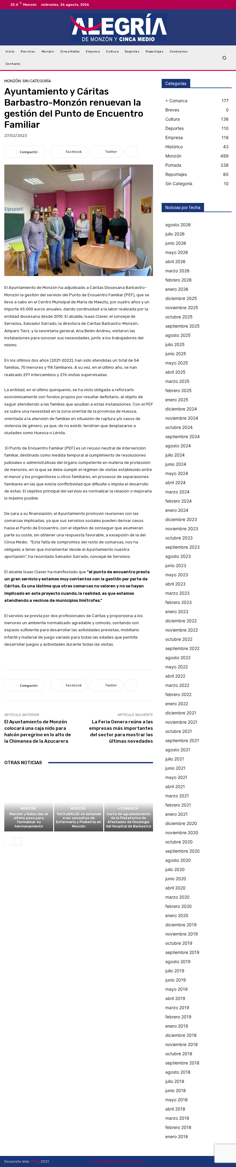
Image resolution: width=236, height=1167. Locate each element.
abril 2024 (175, 482)
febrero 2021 (178, 804)
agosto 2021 (177, 749)
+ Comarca (128, 808)
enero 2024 (176, 510)
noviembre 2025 (181, 307)
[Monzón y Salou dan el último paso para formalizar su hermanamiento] (28, 802)
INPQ (35, 1162)
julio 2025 (175, 344)
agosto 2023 (178, 556)
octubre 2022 (178, 639)
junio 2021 (175, 768)
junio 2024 (175, 464)
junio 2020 (175, 878)
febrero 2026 (178, 279)
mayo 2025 (176, 362)
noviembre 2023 (181, 528)
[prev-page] (8, 842)
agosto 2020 (178, 860)
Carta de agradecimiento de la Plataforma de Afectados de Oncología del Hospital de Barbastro (128, 820)
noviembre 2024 (181, 418)
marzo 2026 (177, 270)
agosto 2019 (178, 961)
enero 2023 (176, 611)
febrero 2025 (178, 390)
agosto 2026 (178, 224)
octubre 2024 (179, 427)
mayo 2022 (176, 666)
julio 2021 (174, 758)
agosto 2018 (178, 1072)
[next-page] (18, 842)
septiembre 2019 (182, 952)
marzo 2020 (177, 897)
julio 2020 (175, 869)
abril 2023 (175, 583)
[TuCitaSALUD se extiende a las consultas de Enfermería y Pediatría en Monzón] (78, 802)
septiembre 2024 (182, 436)
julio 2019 (174, 970)
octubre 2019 (178, 943)
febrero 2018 (178, 1127)
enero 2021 (176, 814)
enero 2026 (176, 289)
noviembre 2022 (181, 629)
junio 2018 (175, 1090)
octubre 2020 (179, 841)
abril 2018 (175, 1108)
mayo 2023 (176, 574)
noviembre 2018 (181, 1044)
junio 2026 (175, 243)
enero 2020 (176, 915)
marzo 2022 (177, 685)
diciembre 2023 (181, 519)
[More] (130, 152)
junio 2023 (175, 565)
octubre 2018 (178, 1053)
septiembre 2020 (182, 851)
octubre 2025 (179, 316)
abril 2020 (175, 887)
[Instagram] (219, 4)
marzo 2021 (177, 795)
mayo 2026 (176, 252)
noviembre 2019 (181, 933)
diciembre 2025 (181, 298)
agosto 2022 (178, 657)
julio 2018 (174, 1081)
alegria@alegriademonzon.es (118, 1161)
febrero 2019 (178, 1016)
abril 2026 (175, 261)
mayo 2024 (176, 473)
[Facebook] (212, 4)
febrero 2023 (178, 602)
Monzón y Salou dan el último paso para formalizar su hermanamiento (29, 820)
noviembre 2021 (181, 722)
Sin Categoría (36, 81)
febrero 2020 (178, 906)
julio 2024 (175, 454)
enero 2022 (176, 703)
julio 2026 (175, 233)
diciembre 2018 (181, 1035)
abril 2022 (175, 676)
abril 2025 (175, 372)
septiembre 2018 (182, 1062)
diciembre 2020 (181, 823)
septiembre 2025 (182, 326)
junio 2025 (175, 353)
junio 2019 (175, 979)
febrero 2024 (178, 501)
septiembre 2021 (182, 740)
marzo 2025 (177, 381)
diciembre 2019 (181, 924)
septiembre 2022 (182, 648)
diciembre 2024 (181, 408)
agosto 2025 (178, 335)
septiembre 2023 (182, 547)
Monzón (12, 81)
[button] (224, 58)
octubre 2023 (179, 537)
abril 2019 (175, 998)
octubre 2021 (178, 731)
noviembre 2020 (181, 832)
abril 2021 (175, 786)
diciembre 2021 (180, 712)
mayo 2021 (176, 777)
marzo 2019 (177, 1007)
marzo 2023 (177, 593)
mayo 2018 (176, 1099)
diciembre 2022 (181, 620)
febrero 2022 (178, 694)
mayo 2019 (176, 989)
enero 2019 (176, 1026)
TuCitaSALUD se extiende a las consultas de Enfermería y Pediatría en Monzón (78, 820)
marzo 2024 (177, 491)
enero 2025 (176, 399)
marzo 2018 (177, 1118)
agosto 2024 (178, 445)
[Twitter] (226, 4)
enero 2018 (176, 1136)
